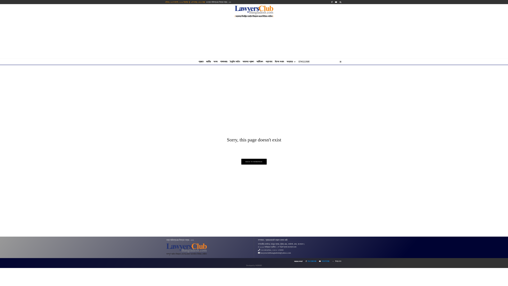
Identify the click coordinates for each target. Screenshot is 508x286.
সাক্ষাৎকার (223, 61)
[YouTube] (336, 2)
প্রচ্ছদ (201, 61)
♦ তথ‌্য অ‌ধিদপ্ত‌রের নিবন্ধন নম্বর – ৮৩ (219, 2)
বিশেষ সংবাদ (279, 61)
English (304, 61)
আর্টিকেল (260, 61)
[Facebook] (332, 2)
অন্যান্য (290, 61)
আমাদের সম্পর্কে (298, 261)
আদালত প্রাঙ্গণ (248, 61)
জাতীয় (208, 61)
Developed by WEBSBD (254, 265)
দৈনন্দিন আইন (235, 61)
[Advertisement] (254, 38)
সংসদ (216, 61)
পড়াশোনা (269, 61)
